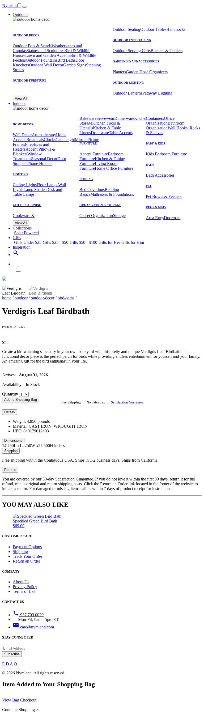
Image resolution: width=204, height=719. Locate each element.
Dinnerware (124, 118)
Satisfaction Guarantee (127, 402)
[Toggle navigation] (24, 7)
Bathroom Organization (165, 125)
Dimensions (13, 441)
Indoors (19, 103)
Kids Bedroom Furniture (166, 154)
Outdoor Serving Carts (132, 50)
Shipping (11, 451)
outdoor (21, 298)
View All (21, 98)
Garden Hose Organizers (147, 72)
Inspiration (22, 247)
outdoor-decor (42, 298)
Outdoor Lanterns (127, 93)
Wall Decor (22, 135)
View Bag (10, 700)
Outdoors (20, 14)
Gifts (17, 237)
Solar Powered (26, 233)
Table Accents (121, 132)
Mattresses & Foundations (112, 194)
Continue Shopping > (20, 709)
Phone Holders (39, 163)
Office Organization (160, 120)
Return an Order (26, 561)
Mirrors (81, 139)
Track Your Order (27, 556)
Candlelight (65, 139)
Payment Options (27, 546)
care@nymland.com (33, 627)
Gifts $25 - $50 (55, 242)
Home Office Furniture (114, 168)
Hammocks (175, 29)
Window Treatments (27, 156)
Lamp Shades (34, 189)
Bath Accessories (160, 175)
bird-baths (66, 298)
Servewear (105, 118)
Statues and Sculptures (45, 50)
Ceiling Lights (25, 184)
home (6, 298)
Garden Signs (74, 65)
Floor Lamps (47, 184)
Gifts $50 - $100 (83, 242)
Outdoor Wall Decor (46, 65)
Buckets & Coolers (166, 50)
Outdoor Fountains (41, 60)
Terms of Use (24, 591)
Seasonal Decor (44, 158)
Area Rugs (155, 217)
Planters (119, 72)
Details (9, 412)
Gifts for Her (109, 242)
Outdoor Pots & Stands (32, 46)
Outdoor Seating (126, 29)
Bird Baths (66, 60)
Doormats (172, 217)
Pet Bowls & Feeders (163, 196)
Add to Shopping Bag (20, 400)
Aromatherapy (44, 135)
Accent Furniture (93, 154)
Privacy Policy (25, 586)
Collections (22, 228)
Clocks (50, 139)
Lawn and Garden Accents (47, 55)
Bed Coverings (92, 189)
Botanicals (35, 139)
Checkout (28, 700)
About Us (21, 582)
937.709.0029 (28, 614)
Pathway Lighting (157, 93)
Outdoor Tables (153, 29)
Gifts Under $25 (27, 242)
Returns (10, 470)
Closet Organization (96, 215)
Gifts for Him (132, 242)
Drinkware (100, 132)
